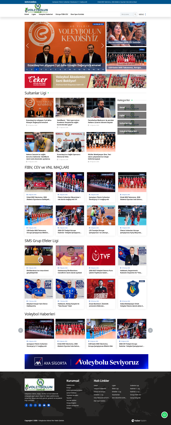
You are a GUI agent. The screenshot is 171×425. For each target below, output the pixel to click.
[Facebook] (26, 405)
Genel (26, 14)
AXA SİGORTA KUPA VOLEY (118, 398)
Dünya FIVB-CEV (62, 14)
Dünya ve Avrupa (99, 392)
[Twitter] (31, 405)
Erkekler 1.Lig (116, 392)
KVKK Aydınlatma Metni (74, 390)
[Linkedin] (39, 405)
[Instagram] (35, 405)
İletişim (68, 408)
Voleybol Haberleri (46, 14)
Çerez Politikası (71, 393)
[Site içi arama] (135, 14)
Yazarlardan (116, 395)
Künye (68, 388)
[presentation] (27, 45)
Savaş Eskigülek (135, 398)
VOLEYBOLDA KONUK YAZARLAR (101, 398)
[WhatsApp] (164, 415)
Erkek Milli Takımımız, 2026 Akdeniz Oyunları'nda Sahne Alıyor (85, 2)
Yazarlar (69, 398)
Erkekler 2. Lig (98, 395)
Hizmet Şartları (71, 400)
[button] (27, 69)
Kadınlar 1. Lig (135, 388)
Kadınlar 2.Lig (134, 392)
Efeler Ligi (115, 388)
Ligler (34, 14)
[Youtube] (44, 405)
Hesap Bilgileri (71, 403)
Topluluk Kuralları (72, 395)
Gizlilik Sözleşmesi (72, 405)
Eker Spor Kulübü (77, 14)
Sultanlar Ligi (134, 385)
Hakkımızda (70, 385)
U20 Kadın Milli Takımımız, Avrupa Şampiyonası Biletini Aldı (134, 2)
